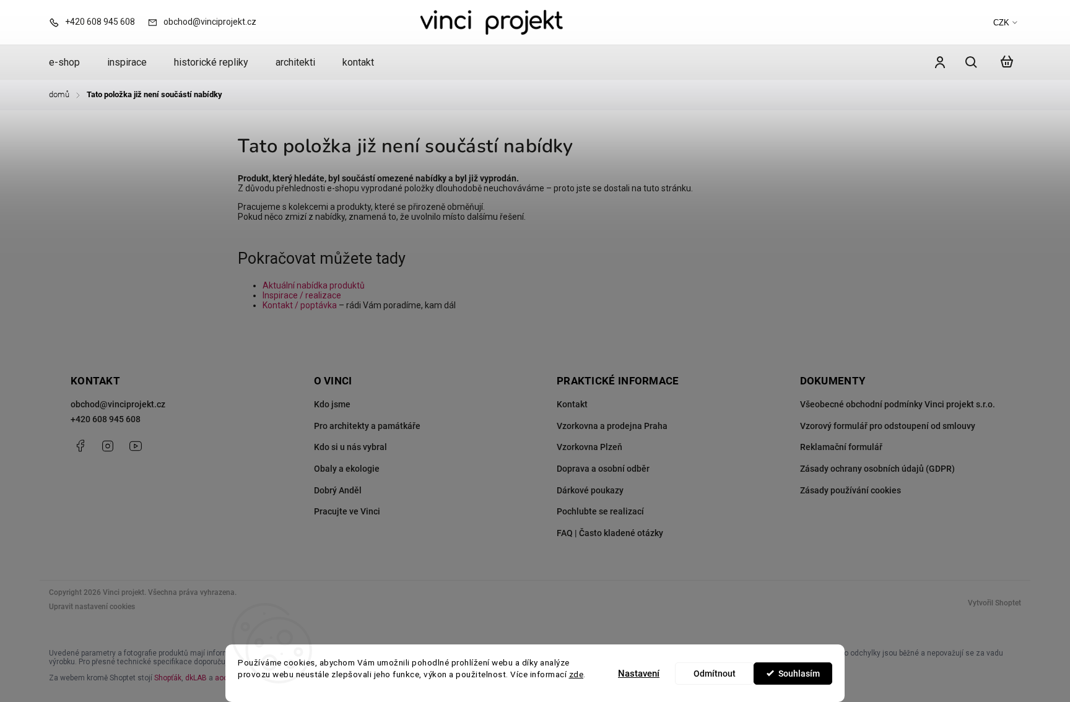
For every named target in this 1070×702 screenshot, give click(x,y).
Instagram (107, 445)
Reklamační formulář (841, 447)
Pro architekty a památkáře (367, 426)
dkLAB (196, 678)
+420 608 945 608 (106, 419)
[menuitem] (71, 62)
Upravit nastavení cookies (92, 606)
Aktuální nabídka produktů (314, 285)
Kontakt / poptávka (300, 305)
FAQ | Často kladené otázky (610, 533)
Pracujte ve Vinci (347, 511)
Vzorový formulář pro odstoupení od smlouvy (887, 426)
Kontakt (572, 404)
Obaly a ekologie (347, 469)
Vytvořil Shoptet (994, 603)
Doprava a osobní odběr (603, 469)
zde (576, 674)
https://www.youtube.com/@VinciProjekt (135, 445)
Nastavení (638, 673)
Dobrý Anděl (338, 490)
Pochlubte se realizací (600, 511)
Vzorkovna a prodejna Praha (612, 426)
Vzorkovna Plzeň (589, 447)
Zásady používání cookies (850, 490)
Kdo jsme (332, 404)
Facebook (80, 445)
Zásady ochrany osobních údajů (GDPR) (877, 469)
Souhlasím (799, 673)
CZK (1001, 22)
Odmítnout (715, 673)
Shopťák (167, 678)
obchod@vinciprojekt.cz (118, 404)
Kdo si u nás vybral (350, 447)
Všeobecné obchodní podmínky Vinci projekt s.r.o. (897, 404)
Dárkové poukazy (590, 490)
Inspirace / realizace (302, 295)
